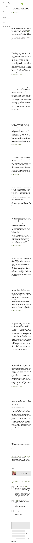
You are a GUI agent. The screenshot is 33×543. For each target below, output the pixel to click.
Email (26, 533)
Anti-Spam (27, 538)
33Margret (16, 500)
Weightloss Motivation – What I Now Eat (19, 7)
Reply (26, 486)
